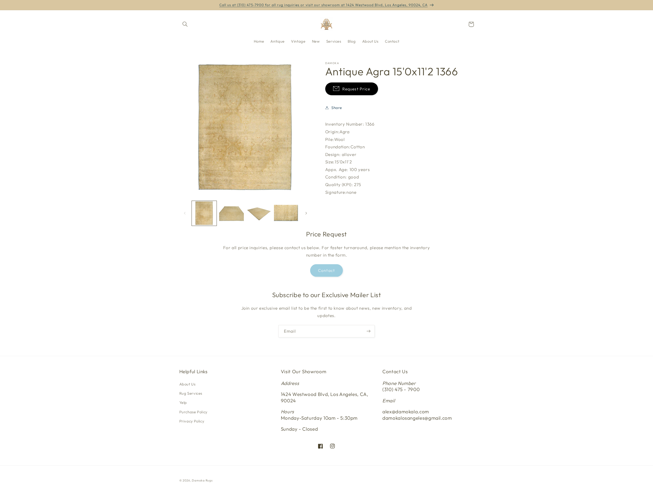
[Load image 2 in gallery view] (231, 213)
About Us (187, 383)
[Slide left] (185, 213)
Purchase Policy (193, 411)
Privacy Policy (191, 421)
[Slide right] (306, 213)
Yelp (183, 402)
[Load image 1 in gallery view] (204, 213)
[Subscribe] (368, 331)
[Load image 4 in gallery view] (286, 213)
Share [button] (336, 107)
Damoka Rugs (202, 480)
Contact (326, 270)
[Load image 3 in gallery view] (259, 213)
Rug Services (191, 393)
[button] (185, 24)
